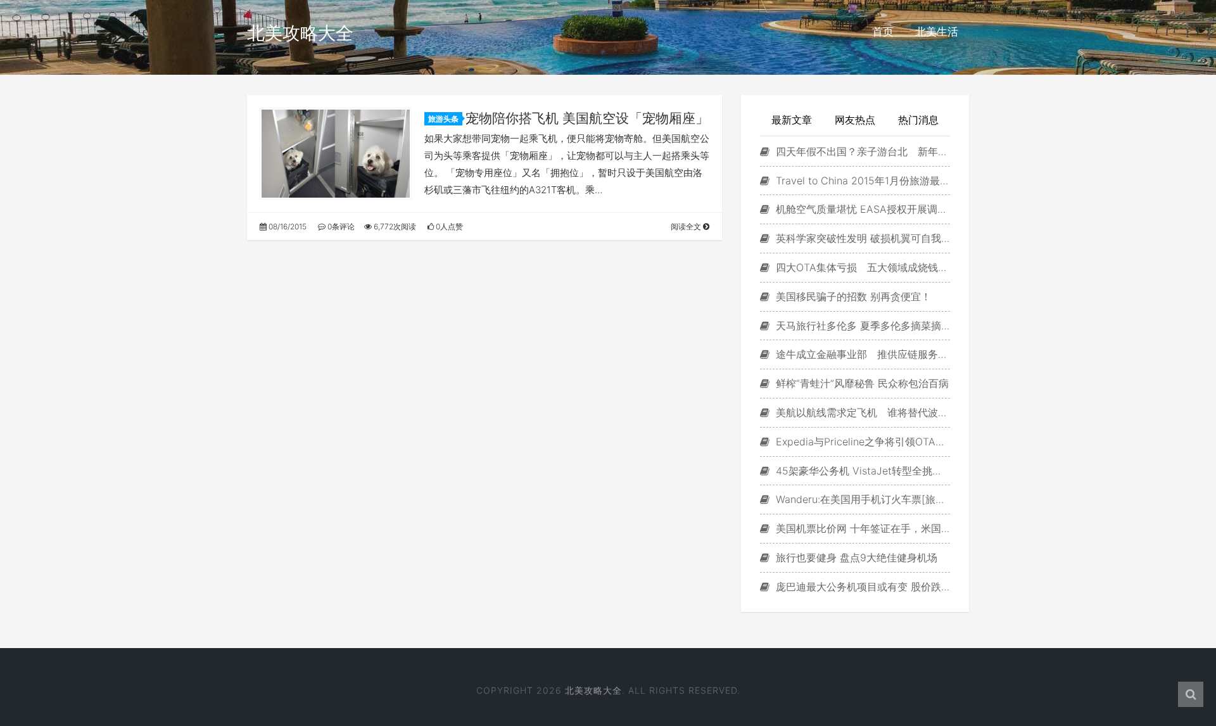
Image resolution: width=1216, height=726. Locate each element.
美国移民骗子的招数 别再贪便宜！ (852, 296)
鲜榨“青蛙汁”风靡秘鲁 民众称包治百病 (861, 383)
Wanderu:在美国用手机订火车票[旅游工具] (861, 499)
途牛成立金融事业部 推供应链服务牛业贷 (861, 354)
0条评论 (340, 226)
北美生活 (936, 31)
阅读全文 (687, 226)
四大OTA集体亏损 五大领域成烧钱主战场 (861, 267)
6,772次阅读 (394, 226)
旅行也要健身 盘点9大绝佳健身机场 (855, 557)
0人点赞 (448, 226)
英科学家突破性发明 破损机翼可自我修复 (861, 238)
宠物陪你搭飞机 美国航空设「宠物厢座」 (587, 118)
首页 (883, 31)
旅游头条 (443, 119)
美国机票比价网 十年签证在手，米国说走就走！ (861, 528)
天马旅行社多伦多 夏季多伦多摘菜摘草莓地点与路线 (861, 325)
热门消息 (918, 119)
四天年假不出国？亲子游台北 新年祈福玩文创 (861, 151)
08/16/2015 (287, 226)
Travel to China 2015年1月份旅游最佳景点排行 (861, 180)
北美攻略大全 (300, 33)
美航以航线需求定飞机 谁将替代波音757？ (861, 412)
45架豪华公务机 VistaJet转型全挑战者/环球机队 (861, 470)
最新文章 (791, 119)
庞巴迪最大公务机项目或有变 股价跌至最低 (861, 586)
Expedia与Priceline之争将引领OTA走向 (861, 441)
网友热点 (855, 119)
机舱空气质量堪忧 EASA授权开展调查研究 (861, 209)
